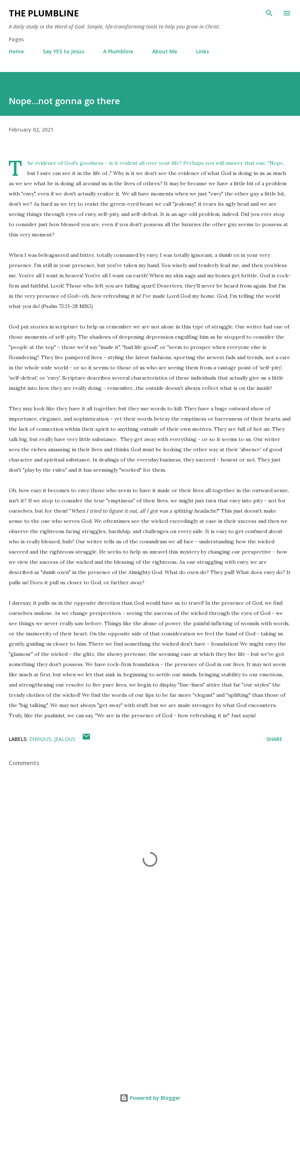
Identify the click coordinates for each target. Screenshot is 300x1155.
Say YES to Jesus (63, 51)
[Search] (269, 13)
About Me (164, 51)
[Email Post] (86, 739)
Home (16, 51)
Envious (40, 739)
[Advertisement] (150, 1011)
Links (202, 51)
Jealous (64, 739)
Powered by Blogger (154, 1097)
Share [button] (274, 739)
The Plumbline (44, 13)
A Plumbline (118, 51)
